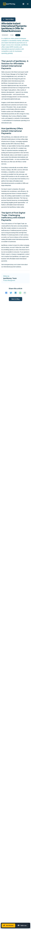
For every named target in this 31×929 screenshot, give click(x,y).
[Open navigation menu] (27, 4)
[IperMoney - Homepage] (9, 4)
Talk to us (23, 925)
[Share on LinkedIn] (15, 292)
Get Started (9, 925)
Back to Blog (9, 19)
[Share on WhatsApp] (20, 292)
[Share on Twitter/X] (11, 292)
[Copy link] (24, 292)
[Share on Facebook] (6, 292)
